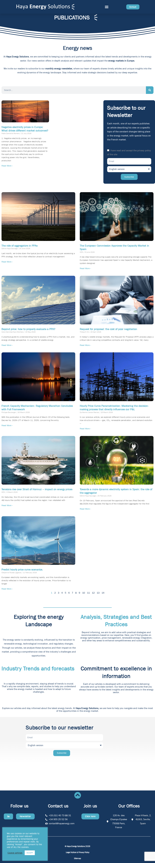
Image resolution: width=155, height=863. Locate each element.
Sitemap (77, 858)
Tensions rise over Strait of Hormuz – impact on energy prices (37, 489)
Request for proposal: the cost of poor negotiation (108, 329)
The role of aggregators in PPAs (20, 245)
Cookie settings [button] (15, 852)
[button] (107, 7)
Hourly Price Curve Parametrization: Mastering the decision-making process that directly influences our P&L (114, 407)
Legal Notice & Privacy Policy (77, 852)
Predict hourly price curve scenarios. (22, 569)
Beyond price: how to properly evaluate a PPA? (28, 329)
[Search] (149, 90)
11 (88, 592)
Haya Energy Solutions (17, 56)
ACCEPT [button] (29, 852)
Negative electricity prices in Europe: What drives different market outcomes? (25, 128)
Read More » (7, 165)
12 (93, 592)
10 (83, 592)
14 (103, 592)
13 (98, 592)
